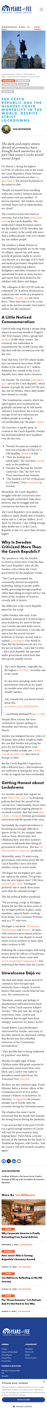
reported (24, 1079)
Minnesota (33, 926)
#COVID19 (23, 670)
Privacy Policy (6, 1361)
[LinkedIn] (14, 1161)
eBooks (27, 1355)
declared (25, 453)
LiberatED (5, 1376)
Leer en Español (37, 28)
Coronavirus (9, 84)
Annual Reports (7, 1355)
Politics (8, 1229)
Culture (8, 1273)
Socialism (8, 92)
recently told (21, 298)
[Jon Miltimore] (6, 129)
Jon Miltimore (22, 129)
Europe (23, 88)
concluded (33, 482)
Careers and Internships (9, 1352)
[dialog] (23, 1395)
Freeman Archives (31, 1358)
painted (6, 339)
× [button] (44, 1382)
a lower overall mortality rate (21, 752)
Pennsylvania (9, 930)
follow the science (18, 798)
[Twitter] (9, 1161)
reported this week (12, 884)
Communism (23, 81)
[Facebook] (4, 1161)
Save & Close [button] (23, 1400)
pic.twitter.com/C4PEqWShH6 (21, 706)
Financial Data (6, 1358)
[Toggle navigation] (41, 9)
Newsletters (29, 1349)
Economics (8, 81)
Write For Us (29, 1352)
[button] (23, 1406)
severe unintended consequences (19, 961)
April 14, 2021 (38, 714)
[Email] (19, 1161)
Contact (4, 1349)
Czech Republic (10, 88)
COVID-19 (23, 84)
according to (18, 641)
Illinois (26, 930)
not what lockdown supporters (22, 849)
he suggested (20, 1099)
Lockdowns (36, 88)
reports (40, 422)
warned (40, 461)
